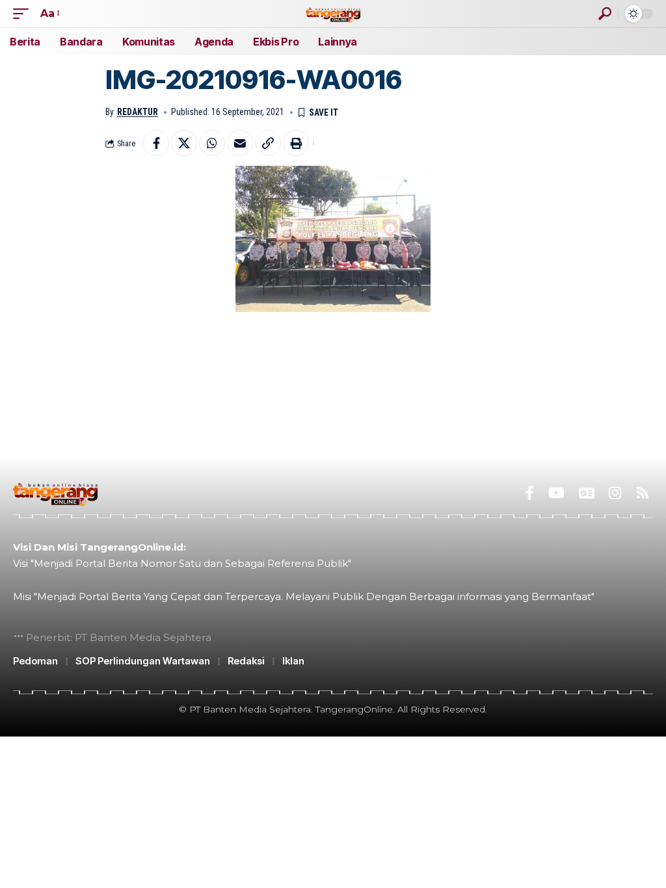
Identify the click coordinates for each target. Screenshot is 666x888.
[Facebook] (529, 493)
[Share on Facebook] (156, 143)
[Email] (240, 143)
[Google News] (587, 493)
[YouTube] (556, 493)
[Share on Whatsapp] (212, 143)
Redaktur (137, 112)
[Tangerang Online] (333, 13)
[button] (24, 13)
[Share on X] (184, 143)
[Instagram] (615, 493)
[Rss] (642, 493)
